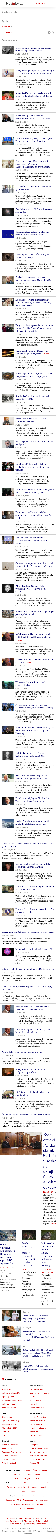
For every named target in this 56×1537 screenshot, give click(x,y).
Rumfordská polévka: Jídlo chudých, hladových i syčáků (32, 397)
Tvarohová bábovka (38, 1428)
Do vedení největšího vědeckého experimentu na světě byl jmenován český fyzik (34, 514)
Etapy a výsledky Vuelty (39, 1393)
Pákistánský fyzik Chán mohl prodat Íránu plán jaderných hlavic (32, 1031)
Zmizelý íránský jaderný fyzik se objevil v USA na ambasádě (34, 888)
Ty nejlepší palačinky (38, 1417)
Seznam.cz (40, 4)
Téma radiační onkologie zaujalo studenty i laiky (30, 683)
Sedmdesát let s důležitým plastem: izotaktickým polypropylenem (32, 233)
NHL (4, 1435)
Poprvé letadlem (8, 1448)
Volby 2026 (6, 1389)
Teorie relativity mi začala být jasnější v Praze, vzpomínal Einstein (33, 49)
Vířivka (33, 1491)
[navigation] (3, 4)
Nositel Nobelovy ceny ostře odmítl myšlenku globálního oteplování (32, 822)
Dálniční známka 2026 (39, 1448)
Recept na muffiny (37, 1421)
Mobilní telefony (37, 1496)
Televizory (26, 1504)
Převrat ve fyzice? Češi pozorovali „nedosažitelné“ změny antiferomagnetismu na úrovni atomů (32, 163)
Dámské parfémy (30, 1500)
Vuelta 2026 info (36, 1389)
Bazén (19, 1483)
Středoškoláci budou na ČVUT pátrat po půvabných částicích (34, 613)
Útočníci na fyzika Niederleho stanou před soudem (26, 1114)
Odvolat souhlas (16, 1524)
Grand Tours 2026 (37, 1408)
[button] (8, 50)
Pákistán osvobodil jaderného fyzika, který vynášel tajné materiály (32, 1008)
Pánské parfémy (27, 1509)
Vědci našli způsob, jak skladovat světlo (34, 949)
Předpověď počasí (40, 1470)
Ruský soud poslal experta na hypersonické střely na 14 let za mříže (33, 117)
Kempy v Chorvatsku (10, 1445)
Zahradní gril (23, 1491)
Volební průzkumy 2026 (11, 1393)
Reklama (28, 1518)
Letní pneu (43, 1500)
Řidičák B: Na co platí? (39, 1456)
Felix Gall (33, 1404)
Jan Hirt (33, 1397)
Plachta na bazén (31, 1483)
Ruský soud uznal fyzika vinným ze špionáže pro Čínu (31, 1071)
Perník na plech (36, 1435)
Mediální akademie (13, 1521)
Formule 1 (6, 1432)
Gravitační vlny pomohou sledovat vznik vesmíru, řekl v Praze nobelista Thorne (34, 565)
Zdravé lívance (36, 1424)
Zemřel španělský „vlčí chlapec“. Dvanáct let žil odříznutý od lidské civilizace (28, 1254)
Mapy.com (26, 1470)
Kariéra (38, 1518)
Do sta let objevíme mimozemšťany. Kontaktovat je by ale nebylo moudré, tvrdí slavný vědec (33, 302)
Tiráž (45, 1518)
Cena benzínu (34, 1474)
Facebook (11, 1518)
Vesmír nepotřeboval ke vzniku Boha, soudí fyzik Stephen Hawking (33, 865)
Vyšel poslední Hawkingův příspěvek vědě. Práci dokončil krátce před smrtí (33, 635)
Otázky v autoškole (37, 1459)
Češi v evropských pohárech (27, 1478)
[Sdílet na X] (53, 32)
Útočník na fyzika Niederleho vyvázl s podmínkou (33, 1093)
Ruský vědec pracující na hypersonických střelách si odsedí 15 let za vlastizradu (34, 72)
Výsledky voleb (8, 1397)
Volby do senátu (8, 1404)
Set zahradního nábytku (37, 1487)
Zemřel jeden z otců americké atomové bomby (23, 1051)
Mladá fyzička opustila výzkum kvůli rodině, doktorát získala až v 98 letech (33, 94)
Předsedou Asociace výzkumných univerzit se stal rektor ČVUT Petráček (33, 278)
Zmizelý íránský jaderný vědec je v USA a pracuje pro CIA (34, 910)
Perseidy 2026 (20, 1474)
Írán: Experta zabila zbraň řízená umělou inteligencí (34, 443)
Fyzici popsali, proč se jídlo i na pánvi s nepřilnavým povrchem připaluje (33, 375)
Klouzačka (21, 1487)
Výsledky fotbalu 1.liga (11, 1421)
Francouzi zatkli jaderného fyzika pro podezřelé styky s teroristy (27, 988)
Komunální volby (9, 1408)
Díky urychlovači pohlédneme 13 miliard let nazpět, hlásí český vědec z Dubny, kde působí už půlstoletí (34, 328)
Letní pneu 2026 (36, 1445)
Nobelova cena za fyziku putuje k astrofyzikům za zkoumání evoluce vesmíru (32, 540)
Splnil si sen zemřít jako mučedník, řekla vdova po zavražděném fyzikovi (34, 491)
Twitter (20, 1518)
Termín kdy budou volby (12, 1400)
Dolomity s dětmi (9, 1463)
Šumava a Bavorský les (11, 1452)
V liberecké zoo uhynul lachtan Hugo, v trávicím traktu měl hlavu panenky (47, 1254)
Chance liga (7, 1417)
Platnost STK (35, 1463)
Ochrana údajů (42, 1521)
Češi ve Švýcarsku (9, 1456)
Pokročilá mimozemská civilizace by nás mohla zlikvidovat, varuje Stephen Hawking (34, 730)
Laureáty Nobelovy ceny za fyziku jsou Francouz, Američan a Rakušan (33, 140)
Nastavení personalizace (36, 1524)
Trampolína (45, 1483)
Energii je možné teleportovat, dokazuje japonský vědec (28, 931)
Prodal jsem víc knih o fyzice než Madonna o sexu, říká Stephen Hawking (34, 706)
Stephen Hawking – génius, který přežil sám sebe (34, 661)
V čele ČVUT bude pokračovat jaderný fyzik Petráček (34, 188)
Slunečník (11, 1487)
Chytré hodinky (38, 1504)
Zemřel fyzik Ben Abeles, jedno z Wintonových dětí (30, 420)
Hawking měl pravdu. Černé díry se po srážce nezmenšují (33, 256)
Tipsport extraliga (9, 1424)
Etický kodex (29, 1521)
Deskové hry (15, 1504)
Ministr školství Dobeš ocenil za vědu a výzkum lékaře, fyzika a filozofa (28, 845)
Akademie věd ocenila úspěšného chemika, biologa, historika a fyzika (32, 777)
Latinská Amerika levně (11, 1459)
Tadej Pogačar (35, 1400)
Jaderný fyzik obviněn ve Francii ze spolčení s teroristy (28, 968)
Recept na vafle (36, 1432)
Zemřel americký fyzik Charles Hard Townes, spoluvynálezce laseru (32, 800)
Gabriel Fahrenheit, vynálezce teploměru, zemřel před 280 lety (30, 754)
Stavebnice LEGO (13, 1500)
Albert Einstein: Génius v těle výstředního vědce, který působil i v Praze (30, 588)
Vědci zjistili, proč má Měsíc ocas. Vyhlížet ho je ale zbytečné (31, 352)
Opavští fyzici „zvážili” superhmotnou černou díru (33, 210)
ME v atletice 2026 (9, 1428)
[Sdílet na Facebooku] (49, 32)
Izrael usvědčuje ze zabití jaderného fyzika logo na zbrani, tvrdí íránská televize (32, 466)
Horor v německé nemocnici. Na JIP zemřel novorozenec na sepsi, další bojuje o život (8, 1254)
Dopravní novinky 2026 (39, 1452)
